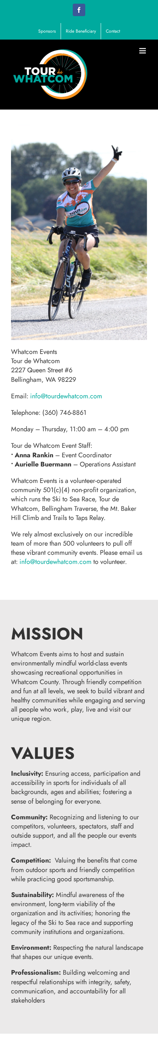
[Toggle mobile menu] (143, 51)
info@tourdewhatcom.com (66, 396)
